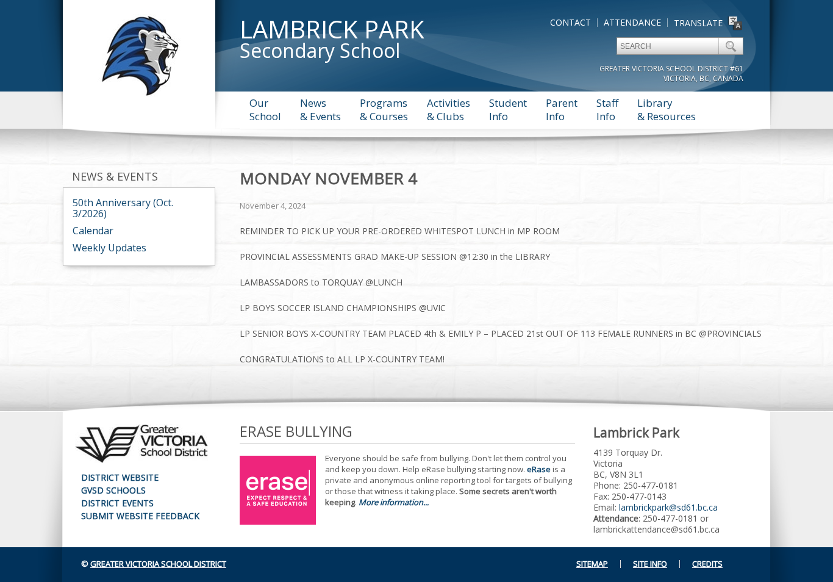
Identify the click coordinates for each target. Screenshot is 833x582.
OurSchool (265, 109)
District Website (120, 477)
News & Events (115, 176)
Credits (707, 563)
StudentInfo (508, 109)
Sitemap (592, 563)
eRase (539, 469)
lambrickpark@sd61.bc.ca (668, 507)
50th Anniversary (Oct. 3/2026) (123, 208)
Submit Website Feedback (140, 516)
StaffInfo (607, 109)
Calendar (93, 230)
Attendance (632, 22)
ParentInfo (561, 109)
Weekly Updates (109, 247)
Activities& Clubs (448, 109)
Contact (570, 22)
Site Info (650, 563)
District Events (117, 503)
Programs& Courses (384, 109)
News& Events (320, 109)
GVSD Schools (113, 490)
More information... (394, 502)
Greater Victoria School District (158, 563)
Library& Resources (666, 109)
